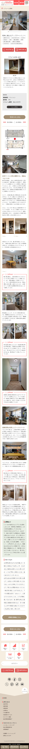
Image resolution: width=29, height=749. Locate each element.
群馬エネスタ (6, 735)
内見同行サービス (7, 714)
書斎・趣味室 (16, 39)
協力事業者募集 (7, 719)
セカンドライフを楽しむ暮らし (16, 43)
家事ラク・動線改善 (16, 41)
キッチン (23, 37)
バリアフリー (6, 43)
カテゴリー (14, 663)
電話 (6, 747)
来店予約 (9, 49)
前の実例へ (10, 122)
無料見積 (21, 49)
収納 (22, 39)
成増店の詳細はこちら (14, 617)
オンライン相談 (7, 717)
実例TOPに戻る (15, 117)
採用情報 (5, 729)
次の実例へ (19, 122)
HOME (5, 698)
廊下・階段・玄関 (7, 41)
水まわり (5, 39)
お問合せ (5, 710)
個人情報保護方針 (7, 727)
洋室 (10, 39)
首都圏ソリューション (8, 733)
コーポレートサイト (8, 725)
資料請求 (5, 708)
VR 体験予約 (6, 712)
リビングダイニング (15, 37)
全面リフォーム (6, 37)
